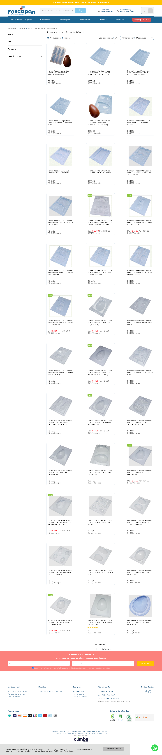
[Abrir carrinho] (147, 10)
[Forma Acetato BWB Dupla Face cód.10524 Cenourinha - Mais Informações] (61, 156)
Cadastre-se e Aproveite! (81, 655)
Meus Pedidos (79, 691)
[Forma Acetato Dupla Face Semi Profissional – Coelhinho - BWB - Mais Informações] (61, 106)
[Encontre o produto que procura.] (80, 10)
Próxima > (106, 649)
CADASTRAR (146, 663)
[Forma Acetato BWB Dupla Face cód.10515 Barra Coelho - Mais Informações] (100, 156)
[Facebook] (146, 692)
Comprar (65, 88)
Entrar (122, 11)
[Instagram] (149, 692)
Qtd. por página (106, 38)
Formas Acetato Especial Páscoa (46, 28)
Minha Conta (78, 694)
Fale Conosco (14, 696)
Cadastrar (132, 11)
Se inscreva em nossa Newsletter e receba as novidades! (81, 658)
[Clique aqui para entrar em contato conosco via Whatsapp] (154, 747)
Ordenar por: (128, 38)
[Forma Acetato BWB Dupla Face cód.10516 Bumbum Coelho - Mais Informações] (140, 106)
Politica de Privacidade (67, 668)
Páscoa (30, 28)
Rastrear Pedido (80, 696)
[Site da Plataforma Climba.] (81, 738)
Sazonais (22, 28)
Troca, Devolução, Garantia (50, 691)
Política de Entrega (16, 694)
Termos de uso (51, 668)
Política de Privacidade (64, 751)
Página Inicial (12, 28)
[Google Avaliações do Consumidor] (144, 717)
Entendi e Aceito (113, 749)
